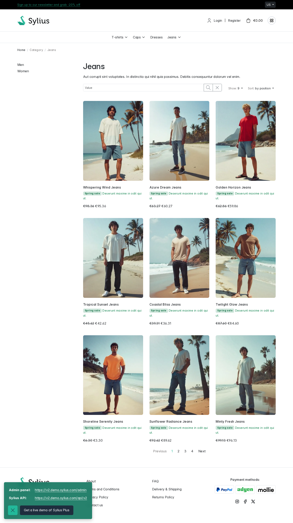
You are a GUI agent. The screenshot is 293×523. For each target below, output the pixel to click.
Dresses (156, 37)
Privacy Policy (97, 497)
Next (202, 451)
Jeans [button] (171, 37)
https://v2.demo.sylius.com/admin (61, 490)
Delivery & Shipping (167, 489)
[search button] (208, 87)
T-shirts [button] (117, 37)
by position (260, 88)
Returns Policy (163, 497)
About (91, 481)
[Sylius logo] (33, 482)
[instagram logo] (237, 501)
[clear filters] (217, 87)
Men (20, 65)
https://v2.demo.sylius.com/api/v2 (61, 498)
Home (21, 50)
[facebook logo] (245, 501)
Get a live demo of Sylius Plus (46, 510)
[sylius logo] (33, 20)
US (269, 4)
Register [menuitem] (234, 20)
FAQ (155, 481)
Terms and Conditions (103, 489)
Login (218, 20)
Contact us (94, 505)
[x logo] (253, 501)
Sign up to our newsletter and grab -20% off (48, 4)
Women (23, 71)
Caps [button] (137, 37)
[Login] (272, 20)
